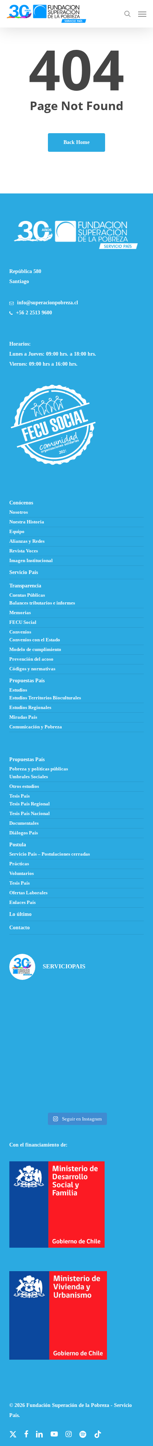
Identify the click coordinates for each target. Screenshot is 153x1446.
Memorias (20, 612)
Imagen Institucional (31, 560)
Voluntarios (21, 873)
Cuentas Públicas (27, 595)
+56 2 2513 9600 (34, 312)
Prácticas (19, 863)
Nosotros (18, 512)
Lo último (20, 914)
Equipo (17, 531)
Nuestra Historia (26, 522)
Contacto (19, 927)
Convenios (20, 632)
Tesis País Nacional (29, 813)
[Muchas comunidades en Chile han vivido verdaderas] (42, 1047)
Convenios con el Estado (34, 639)
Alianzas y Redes (27, 541)
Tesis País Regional (29, 804)
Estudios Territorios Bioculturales (45, 697)
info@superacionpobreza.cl (47, 302)
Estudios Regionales (30, 707)
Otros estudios (24, 786)
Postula (17, 844)
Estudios (18, 690)
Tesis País (19, 796)
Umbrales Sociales (28, 776)
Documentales (24, 823)
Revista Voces (23, 551)
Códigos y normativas (32, 668)
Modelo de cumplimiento (35, 649)
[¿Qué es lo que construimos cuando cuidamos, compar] (111, 1047)
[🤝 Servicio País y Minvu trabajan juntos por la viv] (42, 1088)
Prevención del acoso (31, 659)
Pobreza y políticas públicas (38, 769)
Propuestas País (27, 680)
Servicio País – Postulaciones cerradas (49, 854)
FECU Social (22, 622)
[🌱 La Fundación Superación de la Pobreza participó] (111, 1007)
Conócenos (21, 503)
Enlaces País (22, 902)
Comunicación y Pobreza (35, 727)
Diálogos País (23, 833)
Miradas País (23, 717)
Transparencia (25, 586)
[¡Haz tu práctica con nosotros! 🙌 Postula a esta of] (42, 1007)
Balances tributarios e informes (42, 603)
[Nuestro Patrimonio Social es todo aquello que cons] (111, 1088)
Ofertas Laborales (28, 892)
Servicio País (23, 572)
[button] (142, 13)
